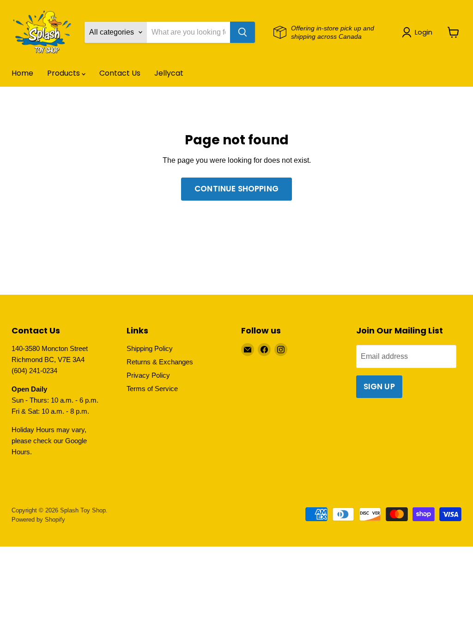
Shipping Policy (150, 348)
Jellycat (168, 73)
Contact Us (119, 73)
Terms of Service (152, 388)
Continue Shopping (236, 188)
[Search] (242, 32)
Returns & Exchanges (160, 362)
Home (22, 73)
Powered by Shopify (38, 519)
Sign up (379, 386)
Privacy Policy (148, 375)
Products (64, 73)
